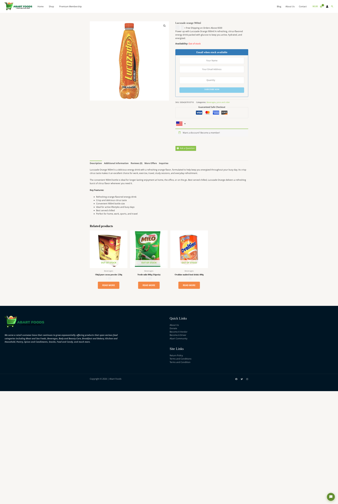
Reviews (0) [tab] (136, 163)
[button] (332, 6)
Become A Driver (178, 335)
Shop (51, 6)
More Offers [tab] (150, 163)
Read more (108, 285)
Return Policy (176, 355)
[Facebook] (236, 379)
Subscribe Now (211, 89)
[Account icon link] (327, 6)
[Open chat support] (331, 497)
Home (40, 6)
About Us (290, 6)
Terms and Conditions (180, 358)
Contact (303, 6)
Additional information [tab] (116, 163)
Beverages (211, 102)
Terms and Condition (180, 362)
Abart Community (178, 338)
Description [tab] (96, 163)
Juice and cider (223, 102)
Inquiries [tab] (163, 163)
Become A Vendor (178, 331)
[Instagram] (247, 379)
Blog (279, 6)
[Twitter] (242, 379)
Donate (173, 328)
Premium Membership (70, 6)
